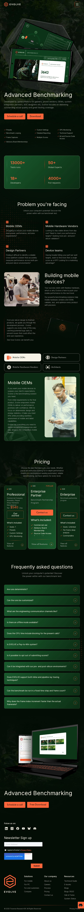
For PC (27, 884)
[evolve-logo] (12, 884)
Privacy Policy (75, 909)
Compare (27, 891)
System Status (70, 898)
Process (47, 888)
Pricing (46, 891)
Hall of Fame (69, 895)
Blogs (66, 888)
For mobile (28, 881)
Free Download (38, 805)
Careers (47, 884)
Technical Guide (70, 881)
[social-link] (6, 828)
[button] (77, 4)
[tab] (22, 357)
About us (47, 881)
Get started (15, 515)
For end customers (31, 888)
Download (35, 116)
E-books (67, 884)
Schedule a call (15, 116)
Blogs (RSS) (69, 891)
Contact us (42, 513)
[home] (12, 4)
